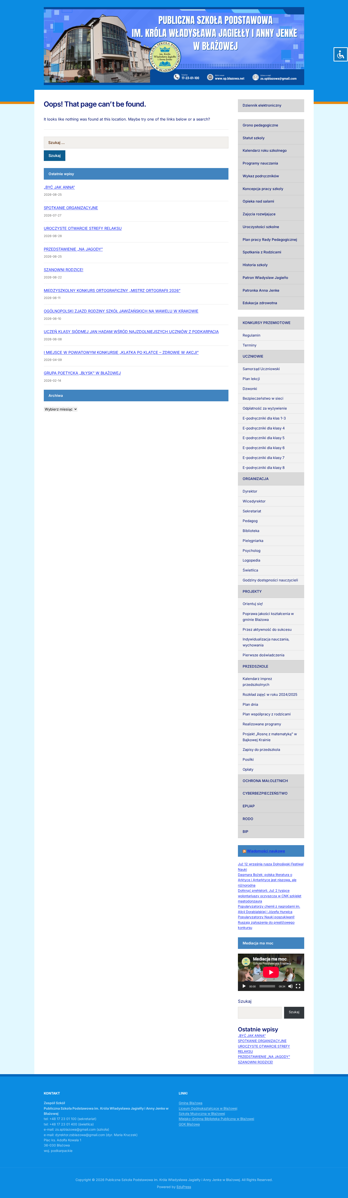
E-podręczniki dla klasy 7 (263, 457)
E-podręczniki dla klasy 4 (264, 428)
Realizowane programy (262, 724)
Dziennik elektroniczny (262, 105)
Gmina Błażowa (190, 1103)
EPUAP (249, 806)
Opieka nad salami (258, 201)
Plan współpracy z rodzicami (267, 714)
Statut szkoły (254, 138)
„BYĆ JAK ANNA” (59, 187)
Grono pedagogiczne (260, 125)
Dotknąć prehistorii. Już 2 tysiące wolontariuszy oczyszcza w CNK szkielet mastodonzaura (269, 895)
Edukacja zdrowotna (260, 303)
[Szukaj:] (136, 142)
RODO (248, 819)
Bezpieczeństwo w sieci (263, 398)
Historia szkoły (255, 265)
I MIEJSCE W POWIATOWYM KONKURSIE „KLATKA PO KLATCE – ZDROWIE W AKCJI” (121, 352)
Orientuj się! (253, 603)
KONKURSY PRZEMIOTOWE (266, 322)
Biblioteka (251, 530)
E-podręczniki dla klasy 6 (264, 447)
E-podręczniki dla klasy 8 (264, 467)
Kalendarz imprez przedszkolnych (257, 681)
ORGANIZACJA (256, 478)
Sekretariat (252, 511)
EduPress (184, 1187)
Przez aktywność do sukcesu (267, 629)
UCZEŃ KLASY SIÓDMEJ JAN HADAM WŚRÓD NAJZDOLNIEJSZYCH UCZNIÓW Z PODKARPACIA (131, 331)
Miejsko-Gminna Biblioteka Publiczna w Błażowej (216, 1119)
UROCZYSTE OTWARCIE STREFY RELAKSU (83, 228)
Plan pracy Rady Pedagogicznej (270, 239)
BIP (245, 831)
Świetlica (250, 570)
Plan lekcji (251, 378)
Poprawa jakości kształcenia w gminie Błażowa (268, 616)
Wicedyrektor (254, 501)
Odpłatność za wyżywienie (265, 408)
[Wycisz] (290, 986)
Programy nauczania (260, 163)
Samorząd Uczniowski (261, 369)
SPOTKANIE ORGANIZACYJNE (71, 207)
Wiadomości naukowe (266, 851)
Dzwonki (250, 388)
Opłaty (248, 769)
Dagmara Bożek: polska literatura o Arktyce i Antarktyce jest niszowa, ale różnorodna (267, 880)
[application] (271, 972)
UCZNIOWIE (253, 356)
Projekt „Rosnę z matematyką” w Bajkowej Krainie (270, 737)
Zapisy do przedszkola (261, 749)
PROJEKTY (252, 591)
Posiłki (248, 759)
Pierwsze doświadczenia (263, 655)
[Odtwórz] (244, 986)
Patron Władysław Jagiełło (265, 277)
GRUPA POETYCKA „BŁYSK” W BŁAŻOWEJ (82, 373)
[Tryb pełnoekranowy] (298, 986)
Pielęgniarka (253, 540)
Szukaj (244, 1001)
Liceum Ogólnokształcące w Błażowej (208, 1108)
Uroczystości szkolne (261, 227)
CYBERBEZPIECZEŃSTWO (265, 793)
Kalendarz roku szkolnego (265, 150)
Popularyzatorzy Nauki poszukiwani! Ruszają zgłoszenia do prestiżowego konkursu (266, 922)
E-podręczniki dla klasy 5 (264, 438)
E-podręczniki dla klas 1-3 (264, 418)
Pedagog (250, 521)
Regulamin (251, 335)
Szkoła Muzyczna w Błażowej (202, 1114)
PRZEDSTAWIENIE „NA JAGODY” (73, 249)
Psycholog (251, 550)
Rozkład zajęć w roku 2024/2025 (270, 694)
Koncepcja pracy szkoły (263, 188)
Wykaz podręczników (261, 176)
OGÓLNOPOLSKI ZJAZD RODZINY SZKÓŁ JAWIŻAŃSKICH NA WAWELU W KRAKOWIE (121, 311)
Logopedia (251, 560)
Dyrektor (250, 491)
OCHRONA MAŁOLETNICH (265, 780)
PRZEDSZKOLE (255, 666)
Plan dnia (250, 704)
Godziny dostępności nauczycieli (270, 580)
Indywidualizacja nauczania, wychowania (266, 642)
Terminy (249, 345)
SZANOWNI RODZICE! (63, 269)
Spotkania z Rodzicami (262, 252)
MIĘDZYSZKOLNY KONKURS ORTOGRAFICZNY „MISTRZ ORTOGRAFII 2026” (112, 290)
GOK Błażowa (189, 1124)
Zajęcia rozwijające (259, 214)
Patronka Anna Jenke (261, 290)
